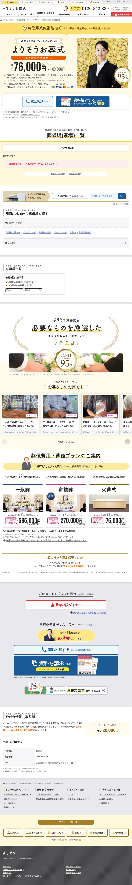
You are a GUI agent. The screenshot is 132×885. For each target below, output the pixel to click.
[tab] (10, 2)
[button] (26, 86)
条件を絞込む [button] (68, 148)
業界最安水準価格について (30, 114)
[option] (18, 794)
